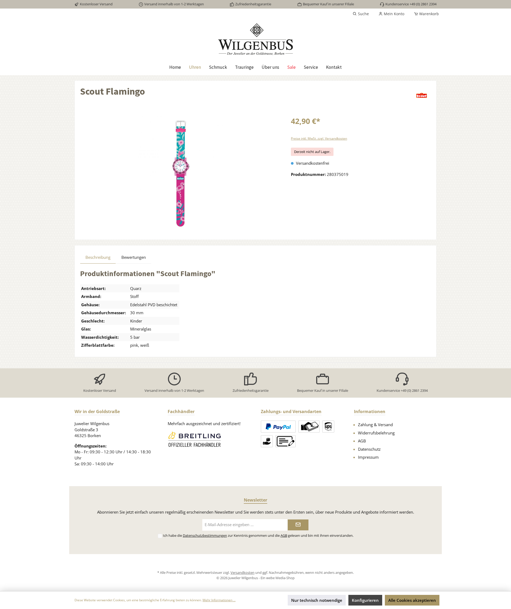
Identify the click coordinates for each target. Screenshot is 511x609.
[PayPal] (278, 427)
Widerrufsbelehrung (376, 432)
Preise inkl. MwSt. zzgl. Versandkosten (319, 138)
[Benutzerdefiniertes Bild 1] (194, 439)
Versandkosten (242, 572)
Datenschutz (369, 449)
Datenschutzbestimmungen (205, 535)
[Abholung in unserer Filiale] (267, 441)
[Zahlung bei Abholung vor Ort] (309, 427)
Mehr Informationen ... (219, 600)
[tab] (98, 257)
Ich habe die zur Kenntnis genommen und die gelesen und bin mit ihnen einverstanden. (258, 535)
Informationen (369, 411)
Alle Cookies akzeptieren (412, 600)
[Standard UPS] (328, 427)
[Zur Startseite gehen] (255, 39)
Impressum (368, 457)
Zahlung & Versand (375, 424)
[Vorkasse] (285, 441)
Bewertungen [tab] (133, 257)
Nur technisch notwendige (316, 600)
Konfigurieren (365, 600)
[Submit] (298, 525)
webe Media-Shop (280, 577)
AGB (362, 440)
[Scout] (421, 95)
